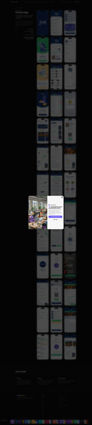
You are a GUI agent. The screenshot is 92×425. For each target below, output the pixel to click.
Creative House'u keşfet (55, 216)
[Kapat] (62, 197)
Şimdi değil (55, 219)
